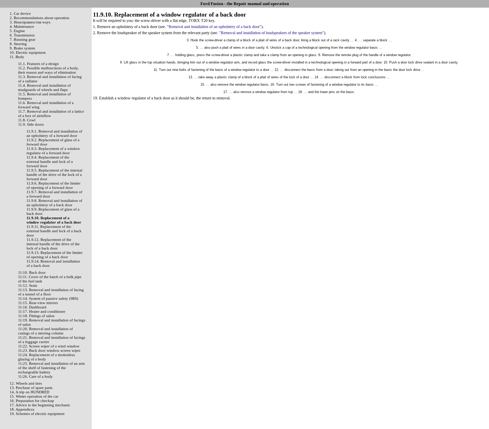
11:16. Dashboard (32, 307)
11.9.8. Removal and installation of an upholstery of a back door (54, 203)
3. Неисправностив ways (30, 22)
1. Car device (20, 13)
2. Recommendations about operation (39, 18)
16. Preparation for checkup (32, 401)
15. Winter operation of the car (34, 396)
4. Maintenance (22, 26)
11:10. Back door (32, 272)
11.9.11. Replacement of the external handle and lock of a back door (54, 231)
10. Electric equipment (28, 52)
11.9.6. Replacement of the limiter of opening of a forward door (53, 185)
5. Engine (17, 31)
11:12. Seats (27, 285)
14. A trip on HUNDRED (29, 392)
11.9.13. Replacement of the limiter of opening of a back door (54, 255)
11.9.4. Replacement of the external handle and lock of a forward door (49, 161)
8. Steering (18, 44)
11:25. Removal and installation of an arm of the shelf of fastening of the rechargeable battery (51, 367)
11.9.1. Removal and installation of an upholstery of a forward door (54, 133)
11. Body (17, 57)
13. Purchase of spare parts (31, 388)
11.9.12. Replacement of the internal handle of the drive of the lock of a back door (53, 244)
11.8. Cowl (26, 120)
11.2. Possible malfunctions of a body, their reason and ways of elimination (48, 70)
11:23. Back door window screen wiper (49, 350)
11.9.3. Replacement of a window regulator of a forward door (53, 151)
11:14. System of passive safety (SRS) (48, 298)
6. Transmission (22, 35)
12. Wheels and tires (26, 383)
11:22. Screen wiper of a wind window (48, 346)
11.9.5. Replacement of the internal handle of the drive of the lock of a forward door (54, 174)
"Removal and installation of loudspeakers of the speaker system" (271, 33)
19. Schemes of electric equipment (37, 414)
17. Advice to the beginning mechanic (40, 405)
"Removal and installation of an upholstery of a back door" (214, 26)
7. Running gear (22, 39)
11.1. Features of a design (38, 64)
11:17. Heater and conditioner (41, 311)
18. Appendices (22, 409)
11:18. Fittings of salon (36, 316)
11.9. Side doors (31, 124)
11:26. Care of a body (35, 376)
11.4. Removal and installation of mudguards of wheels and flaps (44, 87)
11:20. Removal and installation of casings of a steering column (45, 331)
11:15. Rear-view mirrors (38, 303)
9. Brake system (22, 48)
